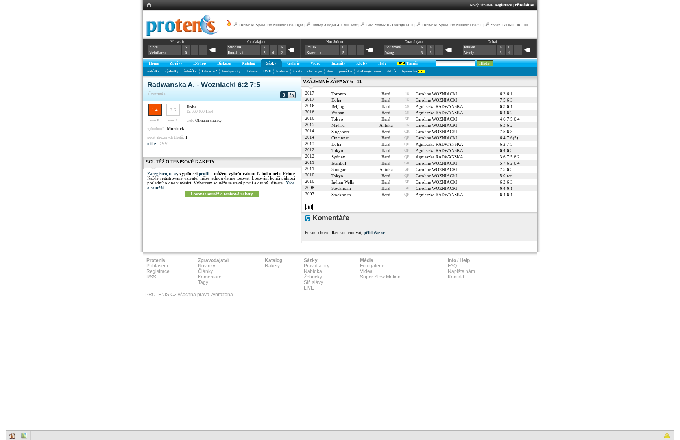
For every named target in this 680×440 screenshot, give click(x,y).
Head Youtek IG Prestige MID (389, 25)
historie (282, 71)
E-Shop (199, 63)
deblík (392, 71)
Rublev (469, 47)
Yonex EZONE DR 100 (509, 25)
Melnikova (157, 53)
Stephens (235, 47)
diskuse (251, 71)
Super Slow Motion (380, 277)
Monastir (177, 42)
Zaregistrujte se (162, 173)
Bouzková (235, 53)
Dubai (492, 42)
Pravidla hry (316, 266)
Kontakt (456, 277)
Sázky (271, 63)
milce (151, 143)
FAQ (452, 266)
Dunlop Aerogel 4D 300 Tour (334, 25)
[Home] (181, 35)
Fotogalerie (372, 266)
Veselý (469, 53)
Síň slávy (313, 282)
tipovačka (410, 71)
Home (154, 63)
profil (204, 173)
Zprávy (176, 63)
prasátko (345, 71)
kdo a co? (209, 71)
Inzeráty (338, 63)
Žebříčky (313, 277)
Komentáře (210, 277)
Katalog (248, 63)
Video (315, 63)
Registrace (503, 5)
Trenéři (411, 63)
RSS (151, 277)
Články (205, 271)
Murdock (175, 128)
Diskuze (224, 63)
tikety (297, 71)
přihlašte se (374, 232)
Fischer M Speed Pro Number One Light (270, 25)
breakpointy (231, 71)
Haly (382, 63)
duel (330, 71)
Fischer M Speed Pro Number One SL (451, 25)
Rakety (272, 266)
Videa (366, 271)
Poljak (311, 47)
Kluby (361, 63)
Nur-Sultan (334, 42)
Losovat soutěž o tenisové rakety (222, 193)
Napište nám (461, 271)
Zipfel (154, 47)
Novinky (206, 266)
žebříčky (190, 71)
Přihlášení (157, 266)
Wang (389, 53)
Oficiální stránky (208, 120)
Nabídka (313, 271)
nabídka (153, 71)
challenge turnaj (369, 71)
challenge (314, 71)
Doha (192, 106)
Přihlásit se (524, 5)
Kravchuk (314, 53)
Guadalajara (256, 42)
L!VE (266, 71)
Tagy (203, 282)
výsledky (171, 71)
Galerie (293, 63)
